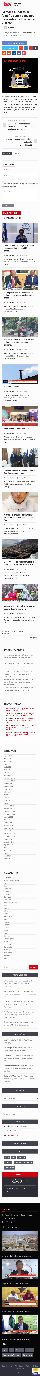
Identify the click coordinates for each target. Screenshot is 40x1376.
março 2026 (8, 770)
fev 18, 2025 (23, 569)
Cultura (6, 891)
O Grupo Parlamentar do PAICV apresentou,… (17, 1311)
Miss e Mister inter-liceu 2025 (16, 428)
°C (27, 1180)
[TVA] (12, 4)
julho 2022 (7, 847)
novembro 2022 (9, 836)
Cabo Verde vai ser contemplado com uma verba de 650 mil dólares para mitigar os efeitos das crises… (18, 356)
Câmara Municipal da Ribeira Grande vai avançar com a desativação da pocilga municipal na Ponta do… (18, 575)
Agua (7, 1157)
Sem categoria (9, 939)
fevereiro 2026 (9, 772)
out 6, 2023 (22, 525)
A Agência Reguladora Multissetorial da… (16, 1284)
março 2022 (8, 859)
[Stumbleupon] (9, 53)
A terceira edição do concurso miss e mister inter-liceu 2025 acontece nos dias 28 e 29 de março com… (19, 439)
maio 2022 (7, 853)
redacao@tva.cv (12, 1135)
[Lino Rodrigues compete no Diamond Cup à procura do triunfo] (20, 457)
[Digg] (14, 53)
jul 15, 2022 (22, 302)
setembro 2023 (9, 825)
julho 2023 (7, 831)
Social (6, 941)
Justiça (17, 154)
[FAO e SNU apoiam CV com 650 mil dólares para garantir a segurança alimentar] (20, 327)
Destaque (22, 1157)
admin (8, 709)
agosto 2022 (8, 845)
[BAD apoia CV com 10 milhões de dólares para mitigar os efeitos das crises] (20, 280)
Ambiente (7, 877)
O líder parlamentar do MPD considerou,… (16, 1339)
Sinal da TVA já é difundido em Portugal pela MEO (20, 709)
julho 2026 (7, 759)
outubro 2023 (8, 822)
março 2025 (8, 803)
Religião (6, 930)
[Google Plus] (21, 48)
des (13, 1157)
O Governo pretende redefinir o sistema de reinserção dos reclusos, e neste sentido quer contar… (19, 261)
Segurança (7, 936)
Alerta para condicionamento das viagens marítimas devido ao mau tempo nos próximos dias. (20, 665)
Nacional (7, 925)
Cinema (6, 886)
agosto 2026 (8, 756)
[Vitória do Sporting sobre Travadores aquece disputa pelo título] (20, 593)
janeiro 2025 (8, 809)
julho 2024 (7, 820)
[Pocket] (24, 53)
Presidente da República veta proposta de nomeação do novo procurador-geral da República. (18, 674)
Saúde (6, 933)
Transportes (8, 952)
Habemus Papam (11, 387)
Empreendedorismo (10, 902)
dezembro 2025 (9, 778)
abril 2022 (7, 856)
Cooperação (8, 889)
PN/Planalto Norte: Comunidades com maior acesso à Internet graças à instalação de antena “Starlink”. (19, 682)
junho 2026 (8, 761)
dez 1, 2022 (22, 478)
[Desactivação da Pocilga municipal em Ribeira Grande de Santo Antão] (20, 549)
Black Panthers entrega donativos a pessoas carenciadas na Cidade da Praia (20, 734)
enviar (7, 205)
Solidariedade (8, 947)
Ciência (6, 883)
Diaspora (8, 1163)
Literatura (7, 911)
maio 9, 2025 (23, 391)
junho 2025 (8, 795)
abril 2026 (7, 767)
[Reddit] (4, 53)
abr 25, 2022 (23, 255)
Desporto (7, 894)
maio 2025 (7, 797)
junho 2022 (8, 850)
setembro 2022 (9, 842)
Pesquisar (5, 634)
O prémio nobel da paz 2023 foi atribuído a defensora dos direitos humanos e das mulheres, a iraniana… (18, 531)
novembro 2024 (9, 814)
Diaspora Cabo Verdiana (23, 1163)
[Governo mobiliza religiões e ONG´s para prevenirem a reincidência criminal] (20, 233)
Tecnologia (7, 950)
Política (6, 927)
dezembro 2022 (9, 834)
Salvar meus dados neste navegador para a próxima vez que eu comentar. (20, 185)
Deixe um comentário (13, 35)
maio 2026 (7, 764)
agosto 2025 (8, 789)
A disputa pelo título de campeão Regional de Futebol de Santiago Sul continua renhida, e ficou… (19, 620)
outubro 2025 (8, 784)
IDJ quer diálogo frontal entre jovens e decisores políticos (20, 727)
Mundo (6, 919)
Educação (7, 900)
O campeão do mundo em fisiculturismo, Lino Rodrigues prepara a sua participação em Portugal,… (19, 484)
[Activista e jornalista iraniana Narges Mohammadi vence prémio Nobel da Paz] (20, 502)
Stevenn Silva (10, 255)
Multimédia (8, 916)
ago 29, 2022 (23, 350)
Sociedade (7, 944)
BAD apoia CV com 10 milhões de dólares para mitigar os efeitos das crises (18, 295)
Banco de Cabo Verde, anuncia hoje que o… (16, 1256)
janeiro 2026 (8, 775)
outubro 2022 (8, 839)
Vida (5, 958)
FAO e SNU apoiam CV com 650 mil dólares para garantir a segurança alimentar (19, 342)
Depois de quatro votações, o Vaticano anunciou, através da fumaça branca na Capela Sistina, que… (17, 397)
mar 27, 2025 (23, 433)
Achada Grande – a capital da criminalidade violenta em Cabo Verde (20, 720)
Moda (6, 914)
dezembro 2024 (9, 811)
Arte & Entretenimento (11, 880)
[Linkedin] (26, 48)
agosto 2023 (8, 828)
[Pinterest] (31, 48)
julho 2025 (7, 792)
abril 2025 (7, 800)
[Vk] (19, 53)
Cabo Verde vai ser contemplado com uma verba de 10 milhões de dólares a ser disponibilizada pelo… (18, 308)
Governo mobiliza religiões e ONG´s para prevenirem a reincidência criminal (19, 248)
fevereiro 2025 (9, 806)
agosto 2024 (8, 817)
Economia (7, 897)
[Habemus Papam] (20, 374)
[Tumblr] (35, 48)
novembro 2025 (9, 781)
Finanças (7, 905)
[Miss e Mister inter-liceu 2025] (20, 416)
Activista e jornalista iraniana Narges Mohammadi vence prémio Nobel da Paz (19, 517)
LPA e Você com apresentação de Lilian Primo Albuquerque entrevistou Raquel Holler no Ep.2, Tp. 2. (19, 657)
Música (6, 922)
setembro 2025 (9, 786)
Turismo (7, 955)
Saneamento (9, 1168)
